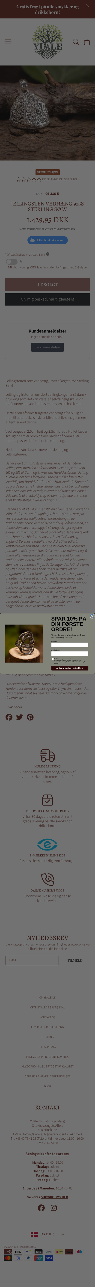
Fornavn (53, 641)
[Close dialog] (92, 616)
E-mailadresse (55, 650)
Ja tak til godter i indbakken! (69, 668)
